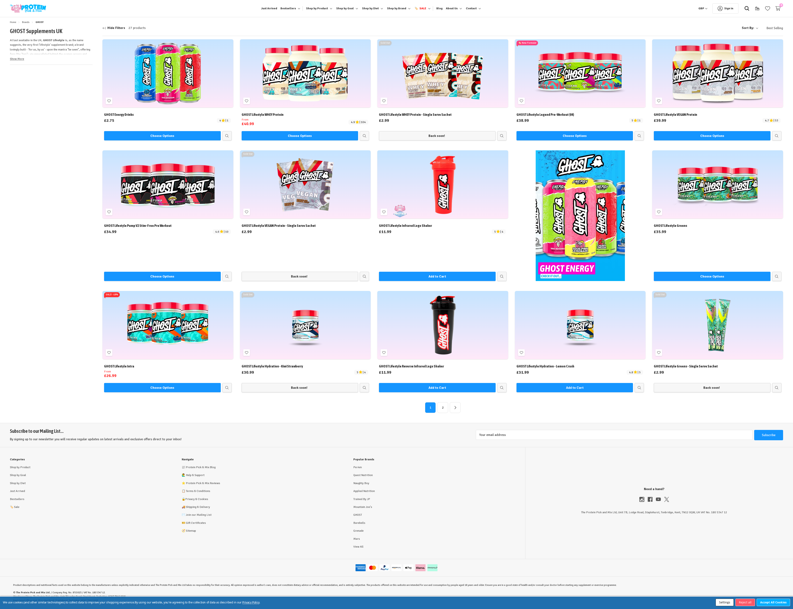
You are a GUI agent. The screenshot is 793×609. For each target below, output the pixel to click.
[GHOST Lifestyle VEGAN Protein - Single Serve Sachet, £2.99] (305, 184)
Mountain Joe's (362, 507)
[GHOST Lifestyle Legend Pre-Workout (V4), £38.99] (580, 73)
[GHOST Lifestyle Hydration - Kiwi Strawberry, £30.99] (305, 325)
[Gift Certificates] (757, 8)
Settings (724, 602)
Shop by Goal (18, 475)
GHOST (357, 515)
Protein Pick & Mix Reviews (203, 483)
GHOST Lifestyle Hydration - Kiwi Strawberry (272, 366)
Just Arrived (17, 491)
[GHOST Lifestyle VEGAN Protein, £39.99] (717, 73)
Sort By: (748, 28)
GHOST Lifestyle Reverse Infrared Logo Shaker (411, 366)
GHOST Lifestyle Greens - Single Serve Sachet (686, 366)
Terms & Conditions (198, 491)
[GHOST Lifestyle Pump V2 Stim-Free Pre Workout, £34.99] (167, 184)
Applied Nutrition (364, 491)
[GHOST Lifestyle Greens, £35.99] (717, 184)
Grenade (358, 530)
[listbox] (771, 28)
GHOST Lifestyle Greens (670, 226)
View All (358, 546)
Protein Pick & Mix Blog (201, 467)
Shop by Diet (18, 483)
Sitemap (191, 530)
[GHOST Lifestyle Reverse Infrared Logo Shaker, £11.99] (442, 325)
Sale (14, 507)
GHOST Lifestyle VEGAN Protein (675, 114)
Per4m (357, 467)
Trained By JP (361, 499)
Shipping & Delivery (198, 507)
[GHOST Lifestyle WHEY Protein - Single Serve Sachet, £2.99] (442, 73)
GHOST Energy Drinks (119, 114)
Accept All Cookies (773, 602)
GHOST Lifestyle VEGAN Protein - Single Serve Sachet (279, 226)
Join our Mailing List (198, 515)
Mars (356, 539)
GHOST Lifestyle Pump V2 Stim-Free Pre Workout (138, 226)
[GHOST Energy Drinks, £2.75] (167, 73)
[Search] (747, 8)
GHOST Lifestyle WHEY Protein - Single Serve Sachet (415, 114)
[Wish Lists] (767, 8)
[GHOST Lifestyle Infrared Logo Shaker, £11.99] (442, 184)
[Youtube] (660, 499)
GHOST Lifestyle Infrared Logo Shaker (405, 226)
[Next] (455, 407)
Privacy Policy (250, 602)
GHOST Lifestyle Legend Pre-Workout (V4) (545, 114)
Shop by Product (20, 467)
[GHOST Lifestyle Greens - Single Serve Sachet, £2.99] (717, 325)
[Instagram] (643, 499)
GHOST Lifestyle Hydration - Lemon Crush (545, 366)
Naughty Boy (361, 483)
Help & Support (195, 475)
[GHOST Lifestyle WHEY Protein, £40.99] (305, 73)
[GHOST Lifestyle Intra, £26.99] (167, 325)
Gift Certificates (196, 523)
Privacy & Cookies (196, 499)
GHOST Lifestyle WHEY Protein (263, 114)
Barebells (359, 523)
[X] (666, 499)
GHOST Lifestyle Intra (119, 366)
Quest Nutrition (363, 475)
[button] (580, 215)
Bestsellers (17, 499)
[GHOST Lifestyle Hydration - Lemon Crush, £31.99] (580, 325)
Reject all (745, 602)
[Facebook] (652, 499)
